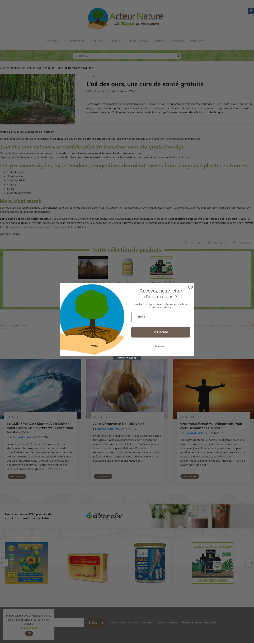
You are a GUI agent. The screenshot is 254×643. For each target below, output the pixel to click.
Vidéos (159, 41)
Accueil (53, 41)
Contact (197, 41)
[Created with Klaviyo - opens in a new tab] (127, 358)
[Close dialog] (191, 287)
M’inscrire (160, 332)
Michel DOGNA (138, 41)
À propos (177, 41)
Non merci (160, 346)
